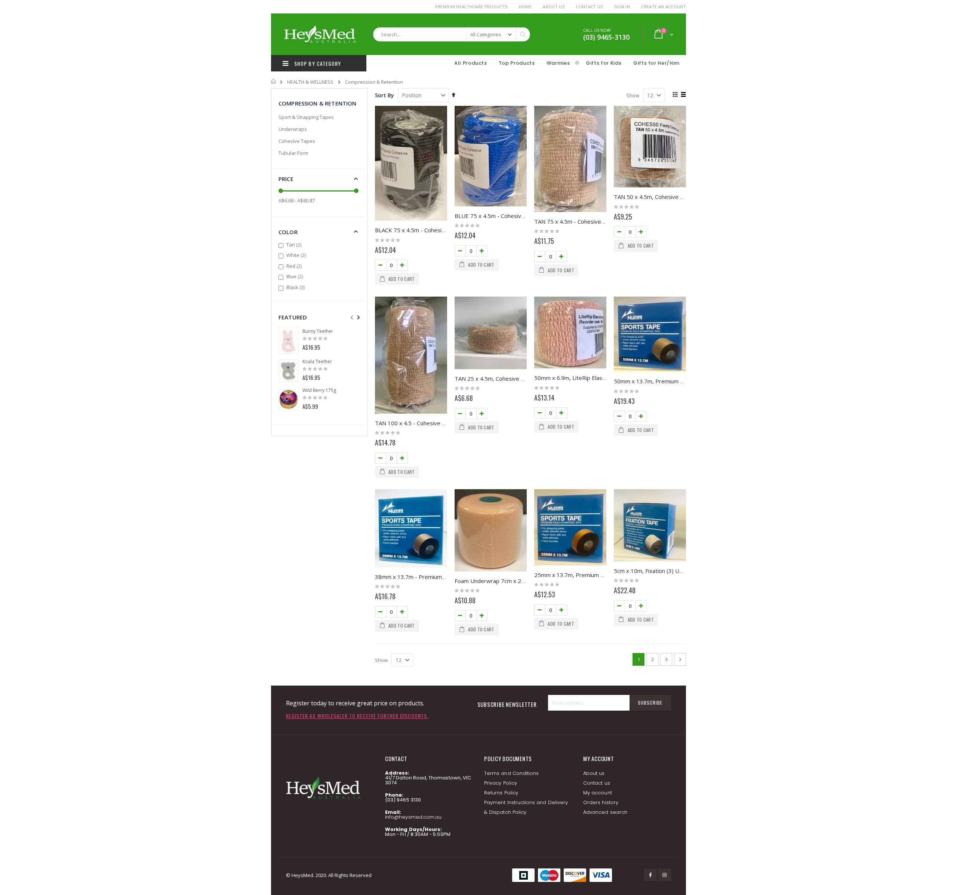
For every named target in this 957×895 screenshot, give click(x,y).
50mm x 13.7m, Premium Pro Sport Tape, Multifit (677, 381)
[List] (683, 95)
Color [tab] (288, 232)
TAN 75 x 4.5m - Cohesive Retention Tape (588, 221)
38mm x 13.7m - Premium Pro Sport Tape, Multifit (439, 576)
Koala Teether (317, 362)
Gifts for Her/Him (656, 63)
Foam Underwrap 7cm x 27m (492, 581)
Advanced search (605, 812)
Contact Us (589, 6)
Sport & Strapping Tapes (306, 117)
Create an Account (663, 6)
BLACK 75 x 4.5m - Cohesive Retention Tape (432, 230)
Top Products (517, 63)
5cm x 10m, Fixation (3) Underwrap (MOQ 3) (671, 570)
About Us (553, 6)
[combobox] (451, 34)
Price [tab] (286, 179)
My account (597, 792)
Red (295, 266)
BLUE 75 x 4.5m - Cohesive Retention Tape (510, 216)
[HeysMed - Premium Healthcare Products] (319, 34)
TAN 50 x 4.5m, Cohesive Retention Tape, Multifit (677, 196)
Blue (295, 276)
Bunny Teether (317, 331)
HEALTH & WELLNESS (310, 82)
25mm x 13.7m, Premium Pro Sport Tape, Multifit (597, 575)
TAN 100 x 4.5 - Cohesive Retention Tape (428, 423)
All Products (470, 63)
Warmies (558, 63)
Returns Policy (501, 792)
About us (594, 773)
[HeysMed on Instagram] (664, 874)
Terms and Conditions (511, 773)
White (297, 255)
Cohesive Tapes (297, 141)
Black (296, 287)
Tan (294, 244)
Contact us (596, 783)
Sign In (622, 6)
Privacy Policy (500, 783)
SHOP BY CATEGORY (317, 63)
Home (525, 6)
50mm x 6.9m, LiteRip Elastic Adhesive (583, 377)
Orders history (600, 802)
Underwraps (293, 129)
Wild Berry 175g (319, 390)
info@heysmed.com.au (413, 817)
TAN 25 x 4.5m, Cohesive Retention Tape (508, 378)
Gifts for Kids (604, 63)
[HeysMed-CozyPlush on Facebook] (650, 874)
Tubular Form (293, 153)
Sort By (384, 95)
